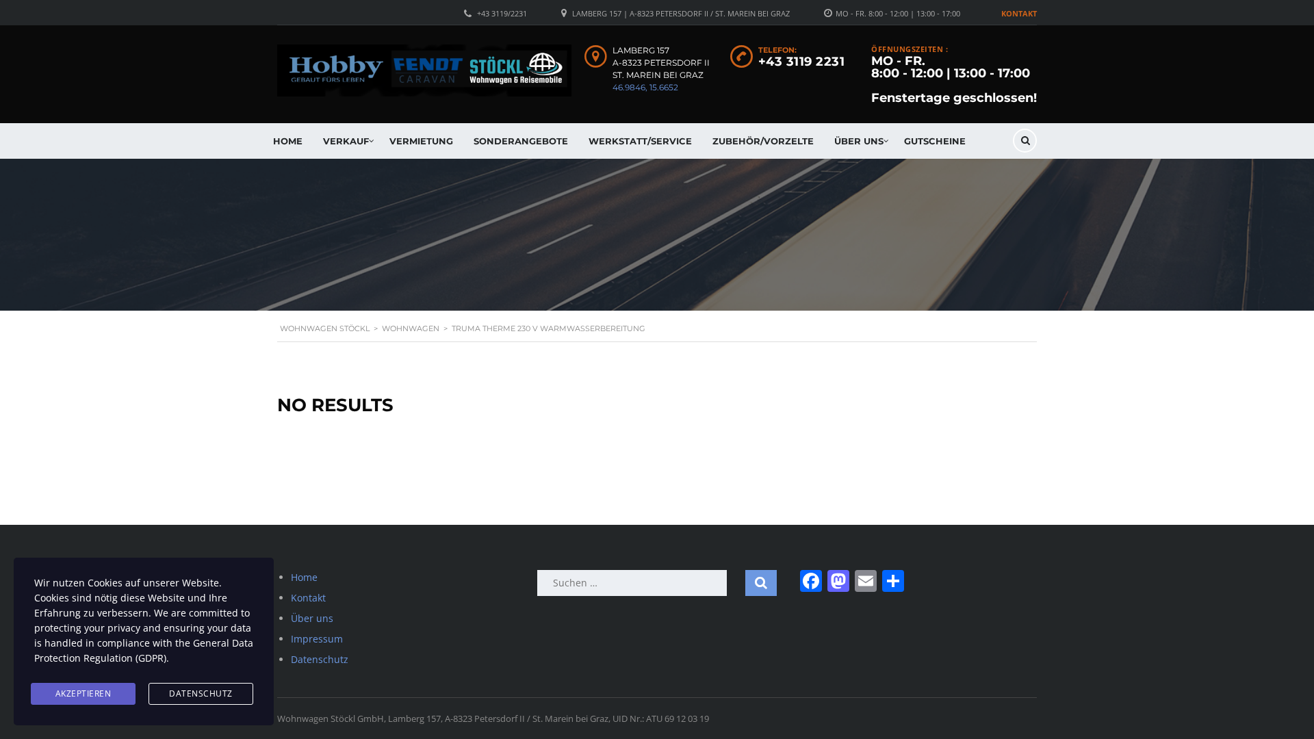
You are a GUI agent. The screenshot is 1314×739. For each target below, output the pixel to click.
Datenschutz (319, 659)
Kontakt (1019, 13)
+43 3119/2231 (502, 13)
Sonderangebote (521, 140)
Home (287, 140)
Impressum (317, 638)
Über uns (859, 140)
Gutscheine (935, 140)
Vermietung (421, 140)
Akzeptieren (83, 693)
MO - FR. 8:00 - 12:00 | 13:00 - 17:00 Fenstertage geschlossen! (954, 79)
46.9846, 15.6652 (645, 87)
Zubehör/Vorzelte (763, 140)
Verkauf (346, 140)
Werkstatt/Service (640, 140)
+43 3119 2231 (801, 61)
